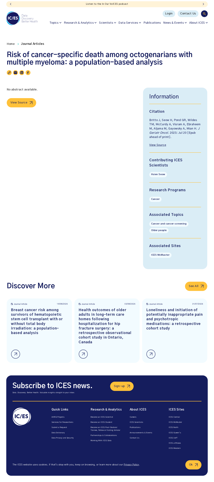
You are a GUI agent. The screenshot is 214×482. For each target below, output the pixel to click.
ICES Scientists (136, 422)
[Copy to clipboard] (9, 72)
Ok (191, 464)
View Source (18, 102)
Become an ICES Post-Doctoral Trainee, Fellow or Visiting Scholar (105, 429)
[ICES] (22, 18)
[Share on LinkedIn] (21, 72)
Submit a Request (59, 427)
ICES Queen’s (175, 433)
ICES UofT (173, 438)
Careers (133, 417)
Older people (159, 230)
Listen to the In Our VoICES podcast (107, 4)
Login (169, 13)
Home (11, 44)
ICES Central (174, 417)
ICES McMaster (160, 255)
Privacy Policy (131, 465)
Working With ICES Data (101, 440)
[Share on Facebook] (28, 72)
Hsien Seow (158, 174)
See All (193, 286)
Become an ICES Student (101, 422)
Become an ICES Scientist (102, 417)
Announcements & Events (141, 433)
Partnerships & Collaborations (104, 435)
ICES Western (175, 448)
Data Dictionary (58, 433)
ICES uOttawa (175, 443)
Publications (152, 22)
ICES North (173, 427)
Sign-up (119, 386)
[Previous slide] (11, 4)
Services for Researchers (62, 422)
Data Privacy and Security (63, 438)
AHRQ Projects (58, 417)
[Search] (204, 13)
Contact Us (188, 13)
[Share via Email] (15, 72)
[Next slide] (203, 4)
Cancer (155, 199)
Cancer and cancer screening (169, 224)
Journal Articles (32, 44)
